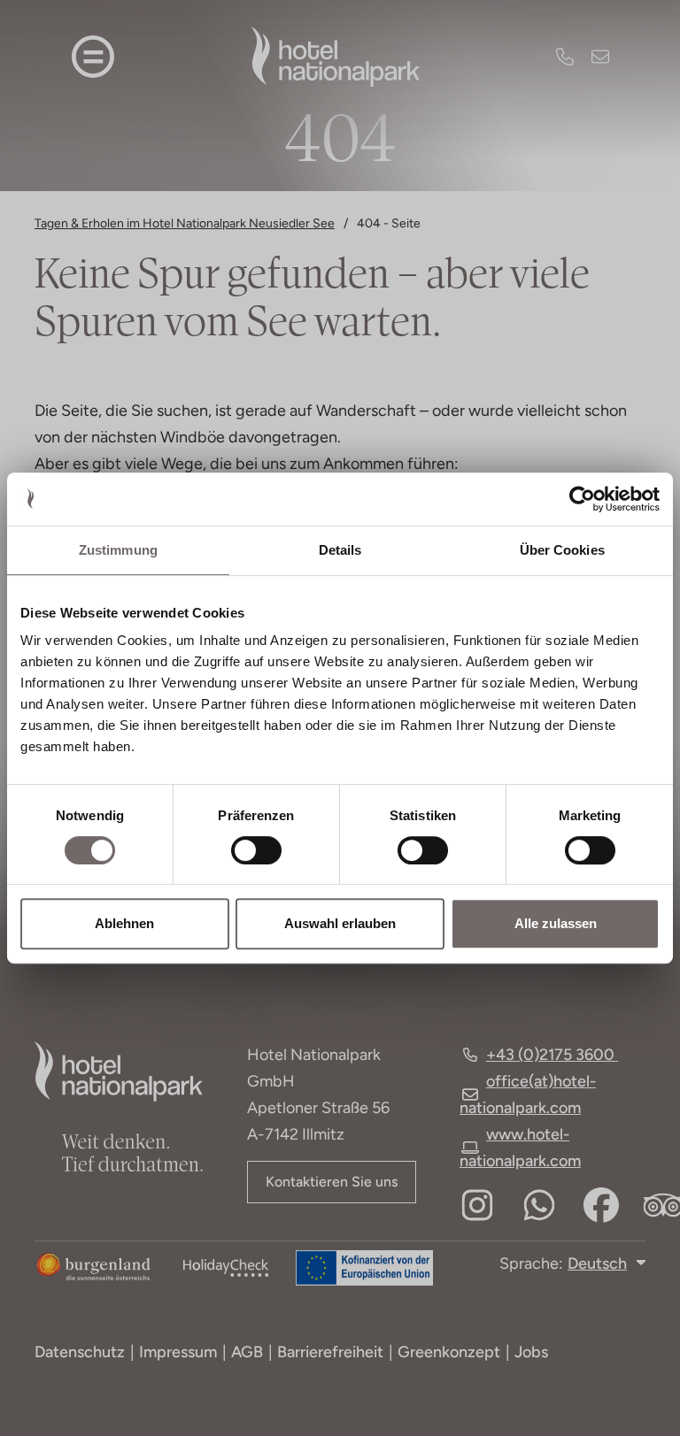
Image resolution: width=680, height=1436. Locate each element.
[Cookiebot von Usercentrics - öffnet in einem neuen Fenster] (582, 499)
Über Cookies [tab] (562, 549)
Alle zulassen (555, 923)
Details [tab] (340, 549)
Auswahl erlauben (340, 923)
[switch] (244, 850)
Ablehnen (124, 923)
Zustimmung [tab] (118, 549)
